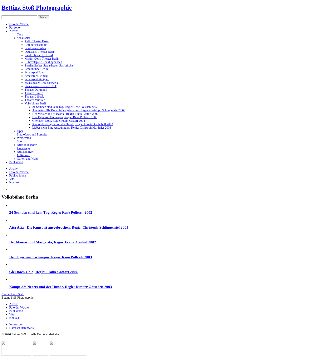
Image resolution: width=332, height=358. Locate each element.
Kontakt (14, 182)
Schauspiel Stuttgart (37, 79)
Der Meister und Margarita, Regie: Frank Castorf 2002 (65, 113)
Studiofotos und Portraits (32, 134)
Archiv (13, 31)
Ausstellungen (25, 151)
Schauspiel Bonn (35, 72)
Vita (11, 179)
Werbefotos (24, 138)
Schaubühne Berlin (36, 69)
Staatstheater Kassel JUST (40, 86)
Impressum (15, 324)
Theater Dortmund (36, 89)
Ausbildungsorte (27, 144)
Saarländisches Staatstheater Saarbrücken (49, 65)
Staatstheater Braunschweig (41, 82)
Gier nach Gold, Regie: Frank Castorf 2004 (58, 120)
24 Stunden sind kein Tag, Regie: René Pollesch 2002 (65, 106)
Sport (20, 141)
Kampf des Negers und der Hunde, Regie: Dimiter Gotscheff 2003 (72, 124)
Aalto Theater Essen (37, 41)
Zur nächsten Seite (13, 294)
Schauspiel (23, 37)
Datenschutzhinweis (21, 327)
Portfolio (14, 27)
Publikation (16, 162)
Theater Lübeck (34, 96)
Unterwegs (23, 148)
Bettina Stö (37, 7)
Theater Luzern (34, 93)
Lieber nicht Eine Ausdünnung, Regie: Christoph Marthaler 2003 (71, 127)
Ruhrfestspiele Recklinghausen (43, 62)
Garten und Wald (27, 158)
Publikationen (17, 175)
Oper (20, 131)
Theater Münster (35, 100)
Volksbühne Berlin (36, 103)
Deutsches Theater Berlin (40, 51)
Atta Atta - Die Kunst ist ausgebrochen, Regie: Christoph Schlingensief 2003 (78, 110)
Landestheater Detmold (39, 55)
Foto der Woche (19, 24)
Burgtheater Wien (35, 48)
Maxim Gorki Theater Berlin (42, 58)
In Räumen (23, 155)
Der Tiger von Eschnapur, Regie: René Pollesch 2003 (64, 117)
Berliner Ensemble (36, 44)
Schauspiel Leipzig (36, 75)
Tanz (20, 34)
